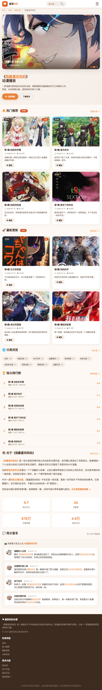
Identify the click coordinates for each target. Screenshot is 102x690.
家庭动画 (27, 364)
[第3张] (96, 67)
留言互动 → (95, 453)
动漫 (9, 10)
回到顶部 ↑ (7, 676)
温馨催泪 (54, 358)
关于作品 (6, 669)
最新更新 (6, 650)
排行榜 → (96, 350)
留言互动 (6, 673)
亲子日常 (38, 358)
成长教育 (69, 358)
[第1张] (91, 67)
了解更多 (26, 96)
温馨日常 (58, 364)
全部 (8, 358)
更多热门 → (95, 231)
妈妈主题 (85, 358)
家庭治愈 (17, 10)
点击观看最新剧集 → (81, 489)
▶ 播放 (9, 165)
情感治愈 (42, 364)
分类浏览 (6, 654)
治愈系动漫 (10, 364)
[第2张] (93, 67)
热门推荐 (6, 646)
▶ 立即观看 (10, 96)
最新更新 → (95, 373)
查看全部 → (95, 111)
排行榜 (5, 665)
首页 (3, 10)
